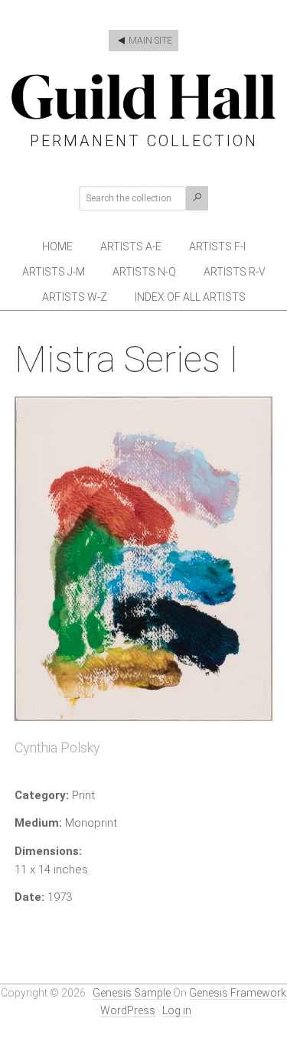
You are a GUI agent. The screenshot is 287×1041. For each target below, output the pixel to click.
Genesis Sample (132, 993)
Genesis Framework (237, 993)
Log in (176, 1010)
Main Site (149, 40)
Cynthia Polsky (57, 747)
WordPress (127, 1010)
